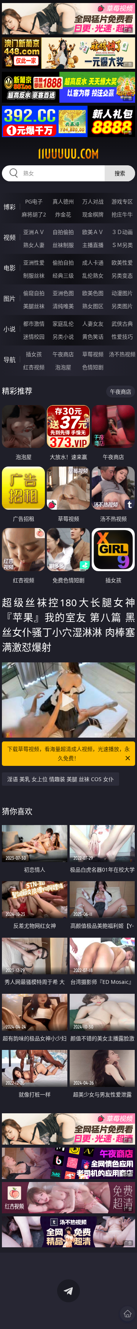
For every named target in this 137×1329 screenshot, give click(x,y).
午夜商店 (63, 354)
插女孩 (34, 354)
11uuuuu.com (68, 153)
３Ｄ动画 (122, 232)
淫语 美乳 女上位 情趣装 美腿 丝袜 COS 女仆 (60, 779)
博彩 (9, 207)
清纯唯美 (63, 306)
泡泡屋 (63, 367)
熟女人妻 (34, 245)
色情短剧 (93, 367)
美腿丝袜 (34, 306)
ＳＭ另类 (122, 245)
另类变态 (122, 275)
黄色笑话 (93, 336)
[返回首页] (127, 1313)
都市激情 (34, 323)
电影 (9, 268)
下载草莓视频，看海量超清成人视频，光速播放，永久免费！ (68, 753)
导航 (9, 359)
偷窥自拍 (34, 293)
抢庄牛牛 (122, 214)
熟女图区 (93, 306)
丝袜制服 (63, 245)
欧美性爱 (122, 262)
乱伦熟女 (93, 275)
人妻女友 (93, 323)
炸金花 (63, 214)
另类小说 (63, 336)
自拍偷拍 (63, 232)
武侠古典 (122, 323)
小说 (9, 329)
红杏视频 (34, 367)
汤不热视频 (122, 354)
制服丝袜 (34, 275)
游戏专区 (122, 201)
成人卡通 (93, 262)
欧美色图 (93, 293)
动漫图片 (122, 293)
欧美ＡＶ (93, 232)
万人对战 (93, 201)
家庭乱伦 (63, 323)
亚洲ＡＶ (34, 232)
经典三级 (63, 275)
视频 (9, 237)
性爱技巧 (122, 336)
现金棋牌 (93, 214)
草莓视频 (93, 354)
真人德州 (63, 201)
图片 (9, 298)
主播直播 (93, 245)
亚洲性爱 (34, 262)
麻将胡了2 (34, 214)
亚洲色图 (63, 293)
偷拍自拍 (63, 262)
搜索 (120, 173)
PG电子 (34, 201)
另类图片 (122, 306)
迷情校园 (34, 336)
